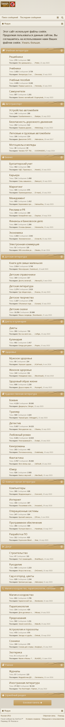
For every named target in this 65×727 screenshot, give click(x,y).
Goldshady (39, 452)
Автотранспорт (14, 103)
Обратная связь (49, 716)
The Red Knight (24, 689)
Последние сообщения (30, 17)
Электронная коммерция (24, 244)
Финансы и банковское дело (26, 221)
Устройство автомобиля (23, 110)
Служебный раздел (15, 695)
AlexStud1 (38, 475)
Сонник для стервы (26, 647)
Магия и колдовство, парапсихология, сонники (30, 588)
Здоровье (10, 351)
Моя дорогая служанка (27, 429)
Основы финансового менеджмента (32, 227)
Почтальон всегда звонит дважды (31, 452)
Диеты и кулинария (15, 321)
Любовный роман (20, 434)
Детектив (15, 423)
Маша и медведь (25, 315)
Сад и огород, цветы (21, 576)
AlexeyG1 (38, 281)
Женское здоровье (20, 370)
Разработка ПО (18, 534)
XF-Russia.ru (13, 721)
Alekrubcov (39, 139)
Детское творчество (21, 297)
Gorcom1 (38, 494)
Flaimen (34, 689)
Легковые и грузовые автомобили (29, 133)
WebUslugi (39, 128)
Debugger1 (33, 418)
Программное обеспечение (25, 522)
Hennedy (38, 86)
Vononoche (39, 227)
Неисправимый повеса (27, 441)
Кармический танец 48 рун (29, 601)
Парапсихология (19, 606)
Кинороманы (17, 446)
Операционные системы (23, 511)
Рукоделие (15, 564)
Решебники (16, 56)
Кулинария (15, 339)
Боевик (13, 400)
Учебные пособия (19, 80)
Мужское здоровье (20, 358)
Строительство (18, 553)
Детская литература (16, 256)
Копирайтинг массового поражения (32, 216)
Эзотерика (15, 652)
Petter (37, 63)
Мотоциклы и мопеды (22, 144)
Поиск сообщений (10, 17)
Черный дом (23, 418)
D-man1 (38, 193)
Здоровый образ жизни (23, 381)
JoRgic (37, 334)
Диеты (13, 328)
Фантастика (16, 457)
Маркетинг (16, 186)
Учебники (15, 68)
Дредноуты (23, 406)
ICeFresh (38, 364)
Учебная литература (17, 50)
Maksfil (37, 624)
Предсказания (17, 618)
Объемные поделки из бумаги (30, 304)
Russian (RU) (6, 716)
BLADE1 (38, 658)
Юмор (13, 469)
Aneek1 (38, 170)
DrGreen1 (38, 571)
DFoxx (37, 517)
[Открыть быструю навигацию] (62, 23)
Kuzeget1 (38, 387)
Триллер (14, 411)
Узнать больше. (31, 42)
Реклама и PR (17, 209)
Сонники (14, 641)
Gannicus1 (34, 269)
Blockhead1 (39, 376)
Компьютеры (17, 488)
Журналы (14, 671)
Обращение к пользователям (53, 719)
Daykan (38, 216)
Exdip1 (37, 441)
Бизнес (9, 157)
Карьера (14, 175)
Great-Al (38, 239)
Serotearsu (39, 677)
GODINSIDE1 (40, 151)
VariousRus (39, 204)
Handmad (38, 529)
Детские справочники (22, 274)
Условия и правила (33, 719)
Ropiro (37, 345)
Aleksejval (38, 582)
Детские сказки (18, 309)
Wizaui (37, 612)
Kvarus (37, 292)
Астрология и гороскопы (23, 629)
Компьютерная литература (20, 481)
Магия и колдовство (21, 594)
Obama (38, 429)
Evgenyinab (39, 97)
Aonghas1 (38, 647)
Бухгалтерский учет (20, 163)
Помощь (61, 716)
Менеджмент (17, 198)
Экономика (16, 232)
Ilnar (36, 540)
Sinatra (37, 250)
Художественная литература (21, 393)
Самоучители (17, 91)
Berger (30, 406)
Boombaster (37, 315)
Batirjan (38, 116)
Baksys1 (38, 181)
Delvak (37, 635)
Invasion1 (38, 505)
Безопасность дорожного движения (30, 122)
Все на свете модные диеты (29, 334)
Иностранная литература (24, 683)
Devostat (38, 74)
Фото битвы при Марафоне (29, 464)
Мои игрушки (24, 269)
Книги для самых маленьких (25, 263)
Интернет (15, 499)
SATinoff (38, 464)
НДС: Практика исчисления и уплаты (33, 170)
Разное (9, 664)
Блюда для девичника (27, 345)
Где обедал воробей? (27, 292)
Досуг (8, 546)
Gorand (38, 304)
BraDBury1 (39, 559)
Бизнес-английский (26, 97)
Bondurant (39, 601)
